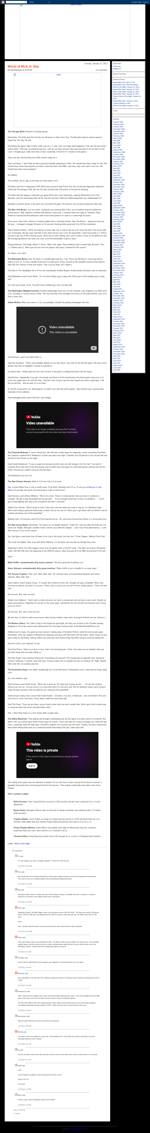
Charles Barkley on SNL (121, 103)
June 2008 (117, 201)
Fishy (20, 937)
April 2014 (116, 356)
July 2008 (116, 203)
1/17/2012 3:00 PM (24, 1010)
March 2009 (117, 221)
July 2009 (116, 231)
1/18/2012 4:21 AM (24, 1105)
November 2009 (119, 240)
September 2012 (119, 319)
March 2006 (117, 138)
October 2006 (118, 154)
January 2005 (118, 122)
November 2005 (119, 129)
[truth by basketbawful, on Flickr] (57, 126)
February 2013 (118, 330)
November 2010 (119, 268)
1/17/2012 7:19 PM (24, 1089)
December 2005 (119, 131)
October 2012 (118, 321)
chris (19, 908)
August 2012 (117, 317)
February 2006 (118, 136)
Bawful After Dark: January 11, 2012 (126, 94)
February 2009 (118, 219)
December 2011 (119, 298)
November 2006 (119, 157)
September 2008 (119, 208)
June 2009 (117, 228)
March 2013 (117, 333)
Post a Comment (19, 1110)
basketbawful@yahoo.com (78, 1129)
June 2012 (117, 312)
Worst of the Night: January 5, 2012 (125, 105)
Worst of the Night (22, 844)
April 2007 (116, 168)
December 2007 (119, 187)
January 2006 (118, 133)
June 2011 (117, 284)
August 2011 (117, 289)
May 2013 (116, 337)
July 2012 (116, 314)
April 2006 (116, 140)
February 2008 (118, 191)
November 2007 (119, 184)
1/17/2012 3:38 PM (24, 1026)
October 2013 (118, 349)
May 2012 (116, 310)
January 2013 (118, 328)
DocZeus (21, 973)
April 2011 (116, 280)
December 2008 (119, 215)
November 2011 (119, 296)
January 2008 (118, 189)
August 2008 (117, 205)
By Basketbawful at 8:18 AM (20, 70)
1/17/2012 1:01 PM (24, 952)
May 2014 (116, 358)
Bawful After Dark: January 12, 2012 (126, 89)
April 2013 (116, 335)
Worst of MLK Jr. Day (23, 66)
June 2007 (117, 173)
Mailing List (117, 69)
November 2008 (119, 212)
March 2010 (117, 249)
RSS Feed (117, 66)
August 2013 (117, 344)
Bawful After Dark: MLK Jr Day (124, 82)
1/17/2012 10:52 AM (25, 866)
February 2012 (118, 303)
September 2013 (119, 347)
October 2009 (118, 238)
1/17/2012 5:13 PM (24, 1060)
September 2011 (119, 291)
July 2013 (116, 342)
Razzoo (91, 487)
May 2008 (116, 198)
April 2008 (116, 196)
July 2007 (116, 175)
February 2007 (118, 164)
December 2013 (119, 354)
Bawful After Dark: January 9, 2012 (125, 101)
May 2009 (116, 226)
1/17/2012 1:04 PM (24, 967)
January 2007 (118, 161)
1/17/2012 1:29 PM (24, 985)
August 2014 (117, 365)
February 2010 (118, 247)
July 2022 (116, 370)
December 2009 (119, 242)
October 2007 (118, 182)
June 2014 (117, 361)
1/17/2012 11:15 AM (25, 884)
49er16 (20, 1032)
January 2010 (118, 245)
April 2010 (116, 252)
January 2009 (118, 217)
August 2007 (117, 177)
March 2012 (117, 305)
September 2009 (119, 236)
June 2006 (117, 145)
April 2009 (116, 224)
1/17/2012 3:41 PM (24, 1044)
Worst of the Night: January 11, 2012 (126, 92)
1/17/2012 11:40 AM (25, 902)
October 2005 (118, 127)
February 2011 (118, 275)
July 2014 (116, 363)
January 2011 (118, 273)
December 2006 (119, 159)
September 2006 (119, 152)
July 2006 (116, 147)
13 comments (101, 70)
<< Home (16, 1113)
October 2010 (118, 266)
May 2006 (116, 143)
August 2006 (117, 150)
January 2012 (118, 300)
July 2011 (116, 286)
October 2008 (118, 210)
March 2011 (117, 277)
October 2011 (118, 293)
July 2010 (116, 259)
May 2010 (116, 254)
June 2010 (117, 256)
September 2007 (119, 180)
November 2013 (119, 351)
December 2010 (119, 270)
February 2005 (118, 124)
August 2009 (117, 233)
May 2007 (116, 171)
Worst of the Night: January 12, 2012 (126, 87)
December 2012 (119, 326)
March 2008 (117, 194)
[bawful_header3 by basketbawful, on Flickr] (75, 59)
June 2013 (117, 340)
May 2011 (116, 282)
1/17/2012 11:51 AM (25, 931)
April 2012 (116, 307)
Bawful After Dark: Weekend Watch (125, 85)
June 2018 (117, 368)
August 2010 (117, 261)
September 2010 (119, 263)
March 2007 (117, 166)
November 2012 (119, 324)
